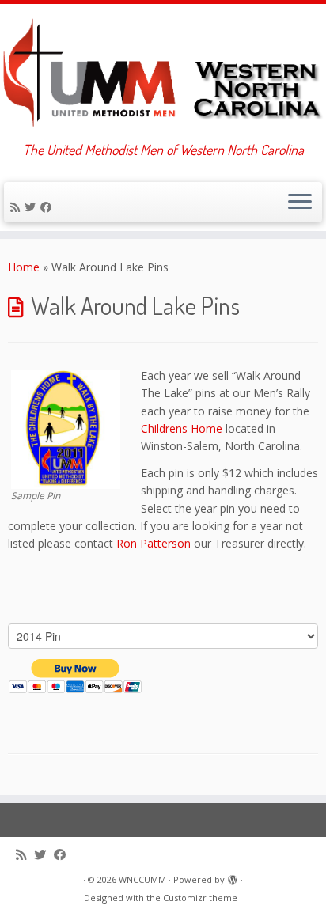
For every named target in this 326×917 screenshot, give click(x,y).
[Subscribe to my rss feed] (17, 206)
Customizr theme (200, 898)
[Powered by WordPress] (232, 876)
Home (24, 267)
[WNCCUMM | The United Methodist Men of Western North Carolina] (163, 73)
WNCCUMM (142, 879)
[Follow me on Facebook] (48, 206)
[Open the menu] (300, 202)
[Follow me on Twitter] (32, 206)
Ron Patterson (153, 543)
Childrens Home (181, 428)
